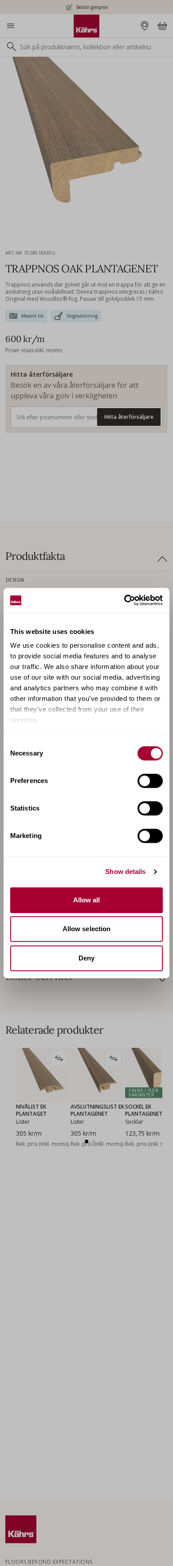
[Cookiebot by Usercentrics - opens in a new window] (124, 600)
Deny (86, 958)
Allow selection (87, 929)
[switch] (150, 781)
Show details (125, 871)
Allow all (86, 900)
